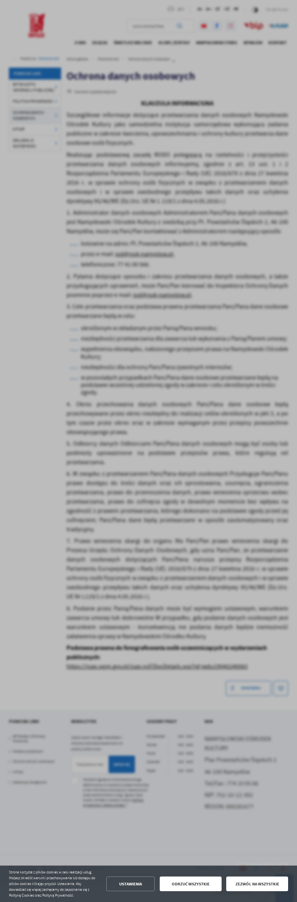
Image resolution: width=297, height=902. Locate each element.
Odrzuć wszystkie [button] (191, 884)
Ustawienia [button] (130, 884)
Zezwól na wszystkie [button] (257, 884)
